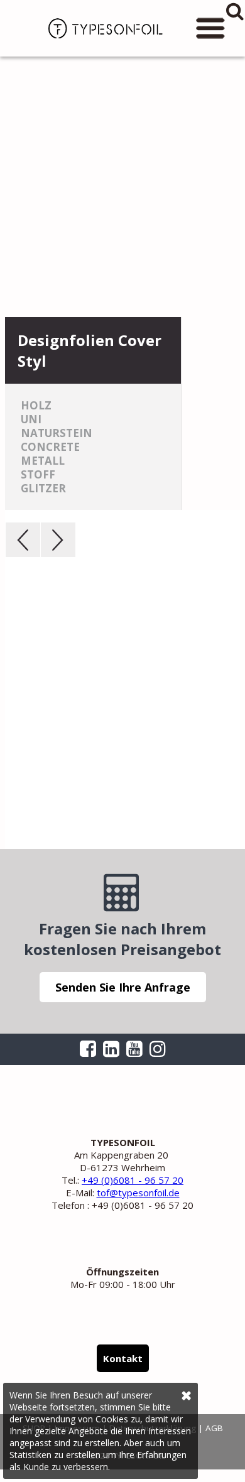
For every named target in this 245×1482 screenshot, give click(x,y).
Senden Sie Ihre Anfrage (122, 987)
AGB (214, 1428)
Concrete (50, 447)
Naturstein (56, 433)
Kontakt (123, 1358)
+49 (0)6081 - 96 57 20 (132, 1180)
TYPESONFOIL (100, 28)
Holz (36, 405)
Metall (43, 460)
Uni (31, 419)
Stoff (38, 474)
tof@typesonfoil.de (138, 1192)
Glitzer (43, 488)
